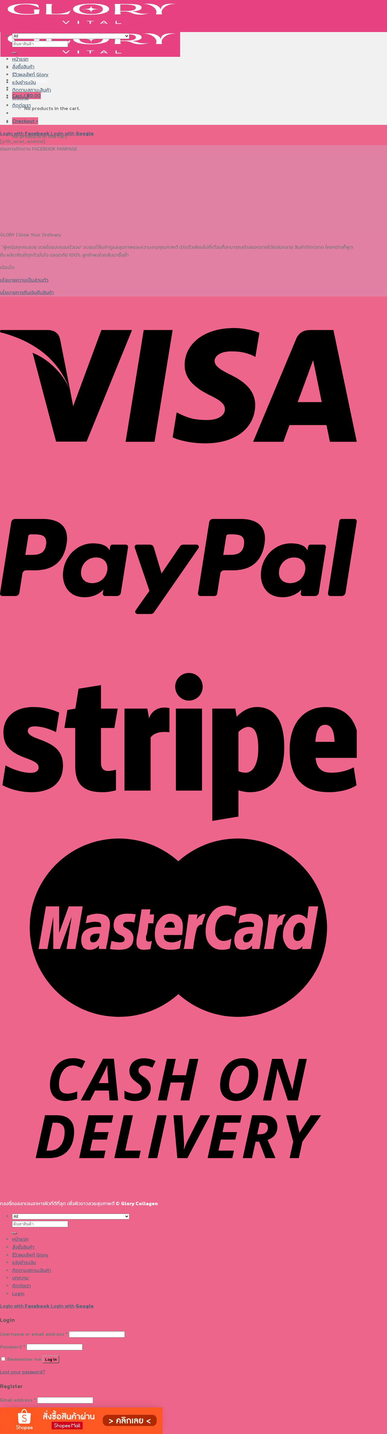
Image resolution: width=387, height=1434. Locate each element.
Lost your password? (22, 1371)
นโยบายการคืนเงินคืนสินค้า (27, 292)
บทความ (20, 97)
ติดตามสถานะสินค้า (31, 89)
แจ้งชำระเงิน (24, 82)
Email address (18, 1399)
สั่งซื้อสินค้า (23, 66)
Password (12, 1346)
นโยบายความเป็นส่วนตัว (24, 280)
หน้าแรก (20, 59)
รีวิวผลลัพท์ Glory (30, 74)
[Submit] (14, 53)
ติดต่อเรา (21, 105)
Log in (51, 1359)
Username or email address (34, 1334)
